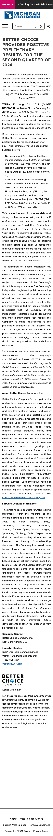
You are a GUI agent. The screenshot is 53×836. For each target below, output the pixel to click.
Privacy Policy (40, 831)
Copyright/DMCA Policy (17, 831)
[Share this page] (49, 26)
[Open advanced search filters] (41, 26)
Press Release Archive (31, 818)
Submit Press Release (14, 825)
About (13, 818)
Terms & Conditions (39, 825)
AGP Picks (7, 4)
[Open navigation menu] (5, 26)
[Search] (34, 26)
